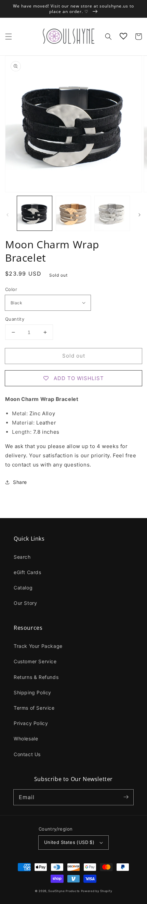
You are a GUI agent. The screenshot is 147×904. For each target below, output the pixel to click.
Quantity (14, 319)
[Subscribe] (125, 797)
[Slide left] (7, 214)
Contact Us (27, 754)
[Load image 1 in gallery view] (34, 213)
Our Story (25, 603)
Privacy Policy (31, 723)
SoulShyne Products (64, 891)
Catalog (23, 587)
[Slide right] (139, 214)
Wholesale (26, 738)
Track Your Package (38, 646)
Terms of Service (34, 708)
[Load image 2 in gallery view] (73, 213)
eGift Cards (27, 572)
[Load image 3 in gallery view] (112, 213)
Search (22, 557)
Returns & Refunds (36, 677)
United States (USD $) (69, 842)
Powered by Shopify (96, 891)
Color (11, 289)
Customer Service (35, 661)
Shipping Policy (32, 692)
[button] (8, 36)
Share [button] (20, 482)
